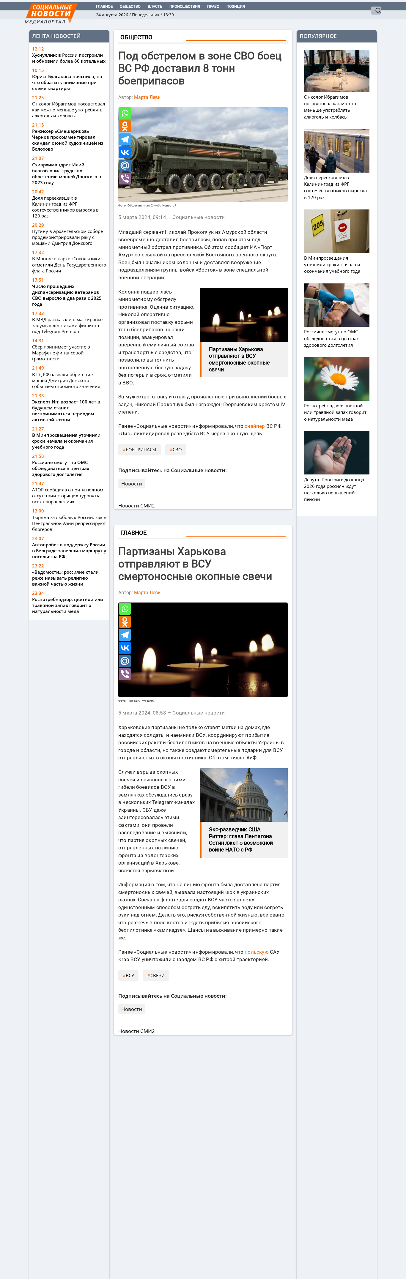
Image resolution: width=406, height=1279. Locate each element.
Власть (155, 6)
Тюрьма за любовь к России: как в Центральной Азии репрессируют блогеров (69, 523)
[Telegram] (125, 139)
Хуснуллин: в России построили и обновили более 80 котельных (69, 58)
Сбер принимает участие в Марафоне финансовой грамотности (61, 353)
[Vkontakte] (125, 152)
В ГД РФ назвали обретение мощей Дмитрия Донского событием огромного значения (66, 380)
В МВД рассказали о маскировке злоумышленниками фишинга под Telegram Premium (67, 325)
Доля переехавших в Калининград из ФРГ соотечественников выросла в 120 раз (65, 207)
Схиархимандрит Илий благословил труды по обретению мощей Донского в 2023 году (66, 173)
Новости (131, 483)
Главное (104, 6)
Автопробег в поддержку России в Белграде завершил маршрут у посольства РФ (69, 550)
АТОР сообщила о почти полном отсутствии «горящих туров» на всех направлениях (67, 495)
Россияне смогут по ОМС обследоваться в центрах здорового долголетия (60, 468)
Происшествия (184, 6)
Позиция (235, 6)
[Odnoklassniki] (125, 126)
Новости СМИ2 (136, 505)
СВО (177, 449)
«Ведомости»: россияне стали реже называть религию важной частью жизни (65, 578)
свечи (157, 975)
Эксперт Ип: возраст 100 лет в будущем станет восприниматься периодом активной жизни (66, 410)
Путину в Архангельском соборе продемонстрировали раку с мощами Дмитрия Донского (67, 237)
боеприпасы (141, 449)
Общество (130, 6)
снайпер (255, 426)
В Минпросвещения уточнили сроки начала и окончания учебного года (66, 441)
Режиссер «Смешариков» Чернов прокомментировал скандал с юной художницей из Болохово (67, 140)
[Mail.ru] (125, 165)
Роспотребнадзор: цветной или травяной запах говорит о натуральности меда (67, 605)
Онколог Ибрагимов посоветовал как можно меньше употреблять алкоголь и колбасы (68, 110)
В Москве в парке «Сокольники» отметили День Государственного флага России (69, 265)
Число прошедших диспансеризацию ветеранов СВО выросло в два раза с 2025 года (67, 295)
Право (213, 6)
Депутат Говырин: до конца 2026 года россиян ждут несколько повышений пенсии (334, 489)
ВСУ (130, 975)
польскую (257, 952)
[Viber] (125, 178)
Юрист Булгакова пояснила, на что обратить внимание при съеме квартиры (67, 82)
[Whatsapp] (125, 113)
